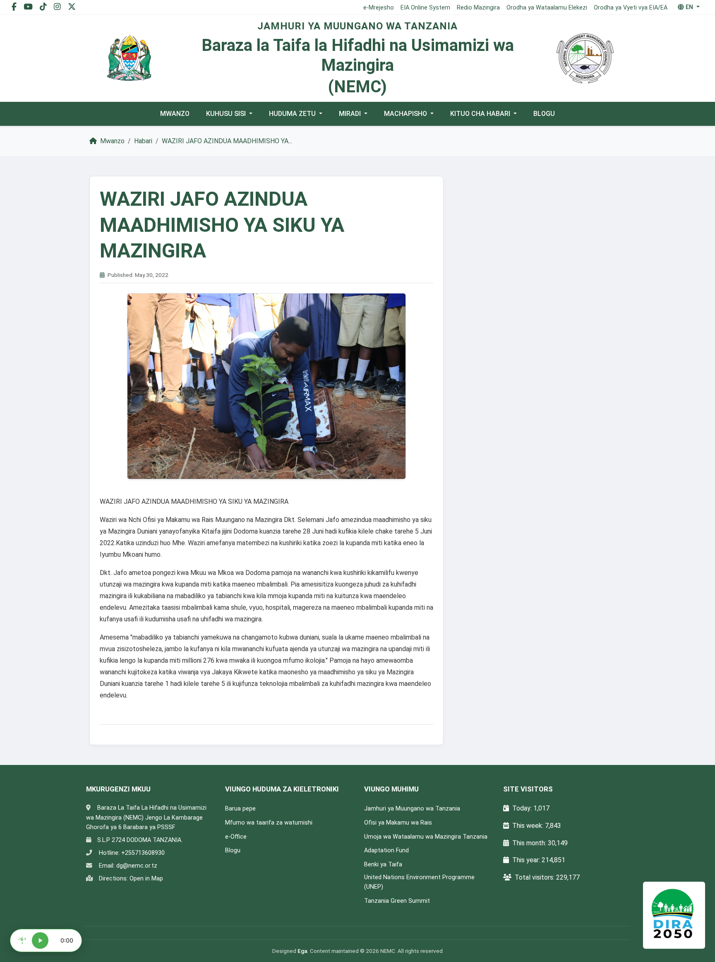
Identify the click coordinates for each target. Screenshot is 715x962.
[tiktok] (44, 7)
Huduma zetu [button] (293, 114)
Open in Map (146, 878)
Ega (302, 951)
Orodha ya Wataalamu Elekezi (546, 7)
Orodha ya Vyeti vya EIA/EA (630, 7)
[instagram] (58, 7)
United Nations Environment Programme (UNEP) (419, 882)
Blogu (544, 114)
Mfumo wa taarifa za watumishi (268, 822)
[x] (72, 7)
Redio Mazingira (478, 7)
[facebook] (15, 7)
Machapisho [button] (406, 114)
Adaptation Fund (386, 850)
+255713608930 (143, 852)
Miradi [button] (350, 114)
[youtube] (29, 7)
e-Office (236, 836)
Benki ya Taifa (383, 864)
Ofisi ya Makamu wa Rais (398, 822)
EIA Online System (425, 7)
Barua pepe (240, 808)
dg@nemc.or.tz (136, 865)
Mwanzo (175, 114)
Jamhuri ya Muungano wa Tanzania (412, 808)
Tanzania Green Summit (397, 900)
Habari (143, 141)
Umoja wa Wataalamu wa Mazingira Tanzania (425, 836)
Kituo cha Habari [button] (481, 114)
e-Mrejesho (378, 7)
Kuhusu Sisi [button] (226, 114)
